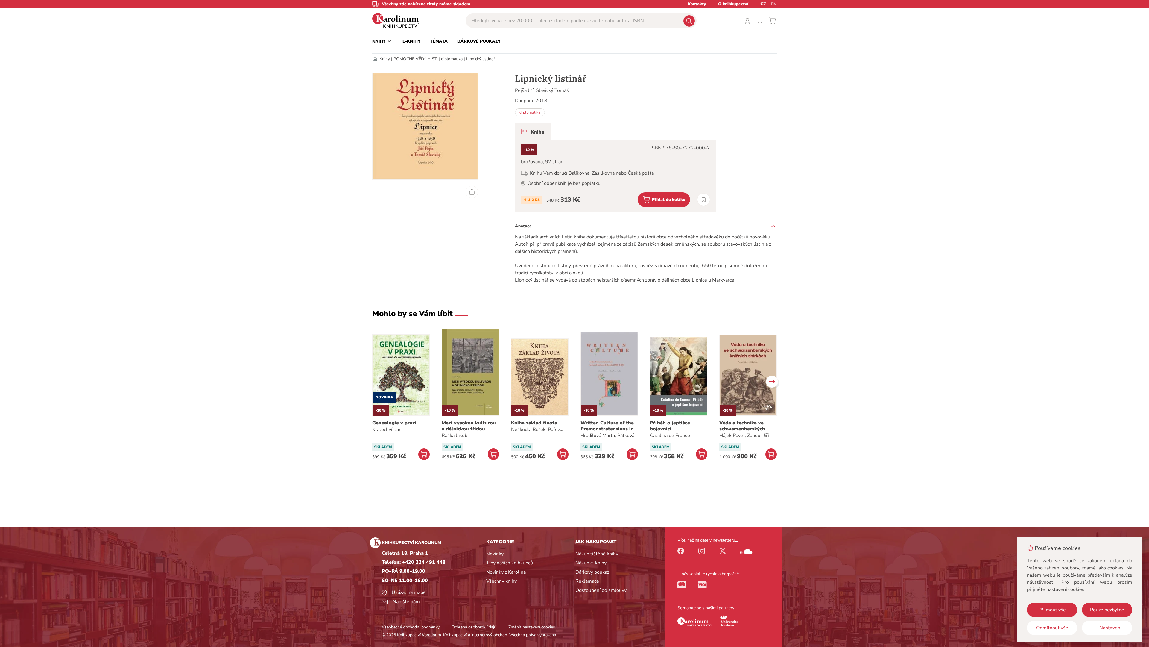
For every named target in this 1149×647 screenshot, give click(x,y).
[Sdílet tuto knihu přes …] (472, 192)
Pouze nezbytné (1107, 610)
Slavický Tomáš (552, 90)
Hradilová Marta (597, 435)
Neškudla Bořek (528, 429)
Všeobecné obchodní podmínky (411, 627)
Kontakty (697, 4)
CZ (763, 4)
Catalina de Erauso (670, 435)
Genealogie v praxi (394, 423)
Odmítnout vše (1052, 628)
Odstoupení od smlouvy (601, 590)
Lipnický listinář (480, 59)
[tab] (533, 131)
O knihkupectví (733, 4)
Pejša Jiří (524, 90)
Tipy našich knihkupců (509, 563)
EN (774, 4)
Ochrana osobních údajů (474, 627)
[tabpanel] (615, 176)
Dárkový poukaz (592, 572)
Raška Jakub (454, 435)
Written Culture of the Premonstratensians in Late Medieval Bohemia (607, 426)
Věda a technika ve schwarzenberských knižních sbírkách (742, 426)
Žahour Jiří (758, 435)
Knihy (384, 59)
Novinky (495, 554)
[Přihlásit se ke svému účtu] (747, 20)
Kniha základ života (534, 423)
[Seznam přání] (760, 20)
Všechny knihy (501, 581)
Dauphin (524, 100)
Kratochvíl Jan (387, 429)
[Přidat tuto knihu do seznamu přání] (703, 199)
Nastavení (1110, 628)
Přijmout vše (1052, 610)
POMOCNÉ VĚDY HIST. (415, 59)
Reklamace (587, 581)
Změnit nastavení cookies (531, 627)
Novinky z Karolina (506, 572)
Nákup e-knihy (591, 563)
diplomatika (452, 59)
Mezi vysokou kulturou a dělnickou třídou (469, 426)
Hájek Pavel (732, 435)
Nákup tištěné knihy (596, 554)
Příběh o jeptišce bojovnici (670, 426)
